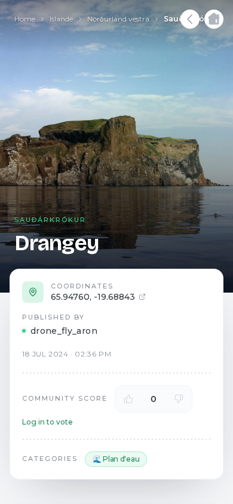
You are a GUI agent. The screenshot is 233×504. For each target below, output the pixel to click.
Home (24, 18)
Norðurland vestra (118, 18)
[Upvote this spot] (128, 399)
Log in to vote (47, 421)
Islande (61, 18)
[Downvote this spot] (178, 399)
